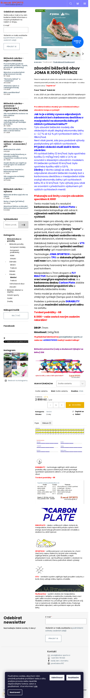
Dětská (12, 271)
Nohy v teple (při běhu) (14, 201)
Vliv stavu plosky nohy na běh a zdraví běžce (15, 130)
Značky (10, 301)
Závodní (12, 287)
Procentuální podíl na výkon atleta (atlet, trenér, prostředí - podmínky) (16, 65)
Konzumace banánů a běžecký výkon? (13, 170)
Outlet (9, 298)
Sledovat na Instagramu (18, 380)
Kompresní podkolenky (14, 251)
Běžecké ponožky (16, 244)
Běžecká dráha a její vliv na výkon (16, 195)
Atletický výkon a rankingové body (11, 87)
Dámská (12, 262)
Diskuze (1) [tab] (46, 423)
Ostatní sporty (13, 295)
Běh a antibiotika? (12, 92)
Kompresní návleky (18, 247)
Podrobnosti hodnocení (64, 62)
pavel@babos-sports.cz (70, 337)
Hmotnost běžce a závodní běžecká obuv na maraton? (16, 207)
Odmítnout (57, 677)
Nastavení (15, 692)
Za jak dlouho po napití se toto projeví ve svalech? (15, 164)
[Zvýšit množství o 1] (61, 405)
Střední (13, 258)
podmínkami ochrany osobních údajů (13, 39)
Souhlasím (73, 677)
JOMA (81, 391)
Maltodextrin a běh (12, 149)
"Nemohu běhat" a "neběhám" (12, 80)
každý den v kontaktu (59, 661)
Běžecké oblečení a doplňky (15, 291)
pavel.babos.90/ (57, 663)
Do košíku (76, 405)
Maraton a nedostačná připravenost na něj (14, 73)
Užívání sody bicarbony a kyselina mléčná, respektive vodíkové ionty (15, 156)
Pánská (12, 274)
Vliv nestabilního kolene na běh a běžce (16, 114)
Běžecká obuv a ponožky (14, 240)
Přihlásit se (11, 46)
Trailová (13, 268)
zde (35, 686)
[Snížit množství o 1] (50, 405)
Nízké (12, 255)
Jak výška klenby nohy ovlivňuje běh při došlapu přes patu (15, 122)
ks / (16, 315)
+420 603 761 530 (58, 658)
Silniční (13, 265)
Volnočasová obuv (16, 284)
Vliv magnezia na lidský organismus (14, 177)
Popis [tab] (37, 423)
